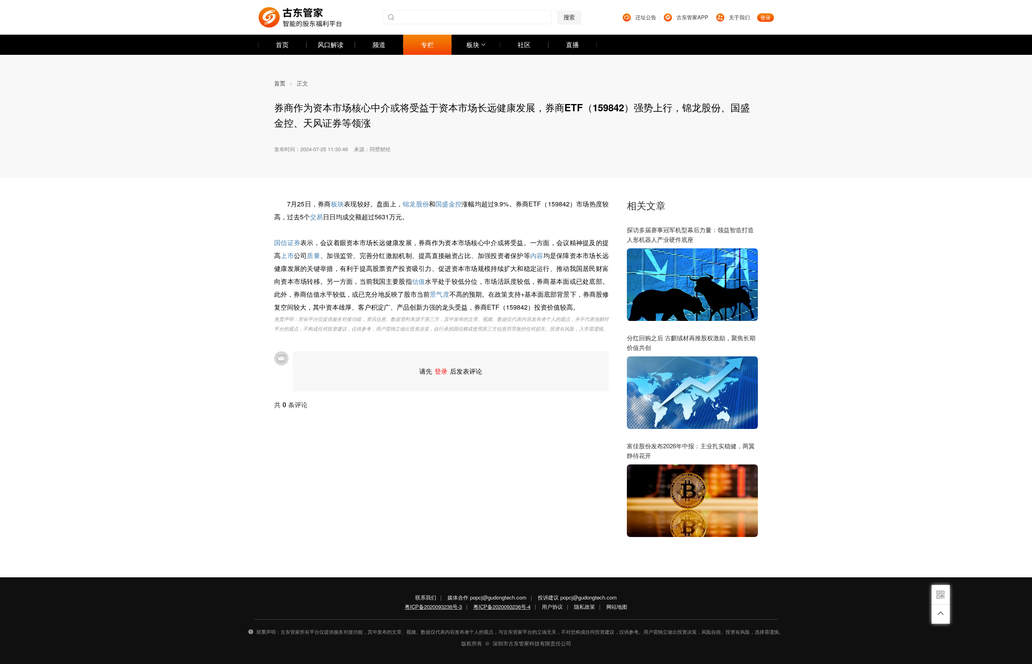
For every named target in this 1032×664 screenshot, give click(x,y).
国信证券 (287, 242)
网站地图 (616, 606)
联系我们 (425, 597)
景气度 (439, 294)
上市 (287, 255)
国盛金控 (448, 203)
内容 (536, 255)
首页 (283, 83)
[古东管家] (300, 17)
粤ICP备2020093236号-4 (502, 606)
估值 (418, 281)
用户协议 (552, 606)
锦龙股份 (416, 203)
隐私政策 (584, 606)
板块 (337, 203)
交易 (316, 216)
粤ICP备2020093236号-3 (433, 606)
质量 (313, 255)
